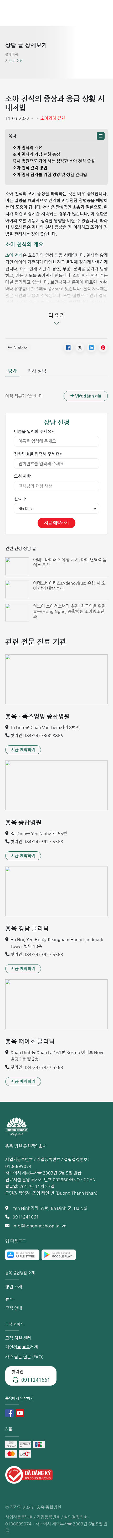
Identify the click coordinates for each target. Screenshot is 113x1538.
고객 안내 (13, 1307)
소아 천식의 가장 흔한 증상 (36, 154)
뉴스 (9, 1298)
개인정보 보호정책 (21, 1347)
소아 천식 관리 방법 (30, 167)
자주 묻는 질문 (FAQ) (24, 1356)
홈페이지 (11, 54)
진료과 (20, 498)
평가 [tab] (12, 370)
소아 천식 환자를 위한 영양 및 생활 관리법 (50, 174)
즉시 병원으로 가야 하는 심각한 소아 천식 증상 (54, 160)
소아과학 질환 (52, 118)
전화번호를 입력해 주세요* (38, 453)
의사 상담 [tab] (37, 370)
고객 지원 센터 (18, 1338)
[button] (101, 136)
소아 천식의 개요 (27, 147)
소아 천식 (14, 255)
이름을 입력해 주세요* (34, 431)
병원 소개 (13, 1286)
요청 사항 (22, 476)
